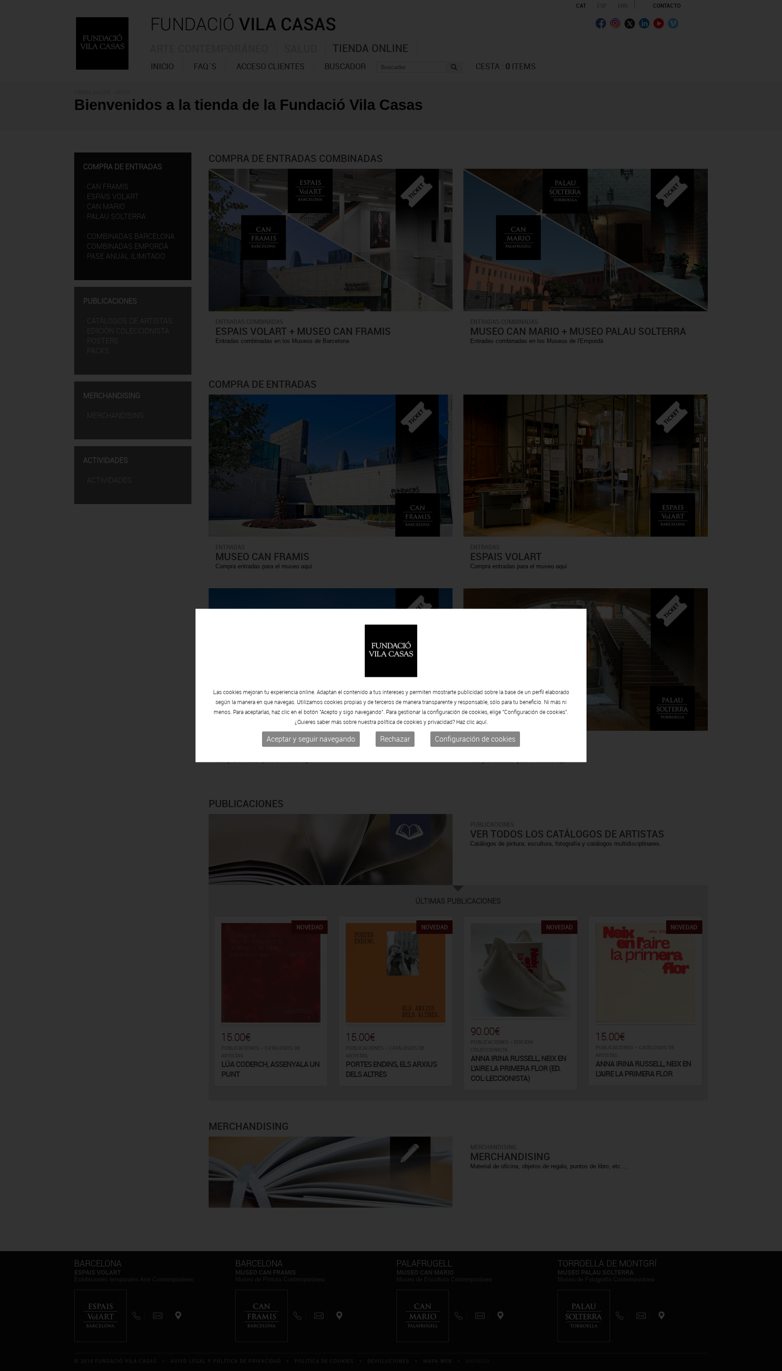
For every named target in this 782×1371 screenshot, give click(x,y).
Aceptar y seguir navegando (311, 739)
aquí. (482, 721)
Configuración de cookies (475, 739)
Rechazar (395, 739)
